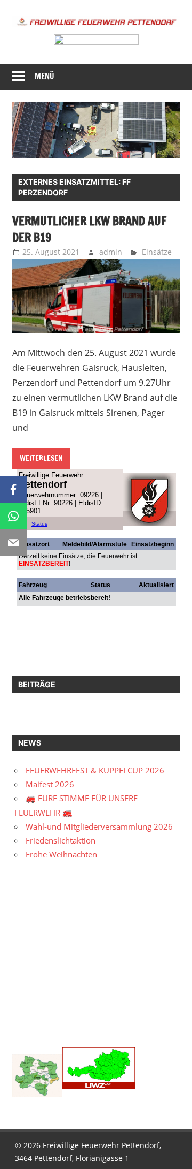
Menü (44, 76)
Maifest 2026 (50, 784)
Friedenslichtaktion (60, 840)
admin (110, 252)
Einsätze (157, 252)
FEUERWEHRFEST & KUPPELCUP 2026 (95, 770)
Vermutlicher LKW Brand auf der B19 (89, 229)
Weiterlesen (41, 458)
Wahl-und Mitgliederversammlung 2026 (99, 826)
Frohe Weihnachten (61, 854)
